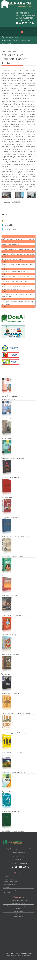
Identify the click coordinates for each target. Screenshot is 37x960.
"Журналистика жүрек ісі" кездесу (12, 259)
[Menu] (21, 31)
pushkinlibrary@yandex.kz (18, 852)
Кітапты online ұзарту (18, 908)
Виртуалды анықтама (18, 903)
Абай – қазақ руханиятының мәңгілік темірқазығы (17, 239)
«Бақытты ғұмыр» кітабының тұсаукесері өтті (16, 272)
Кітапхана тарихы (8, 879)
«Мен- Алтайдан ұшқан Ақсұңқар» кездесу (15, 277)
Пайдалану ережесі (9, 884)
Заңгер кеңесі (18, 914)
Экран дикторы (18, 917)
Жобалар (6, 887)
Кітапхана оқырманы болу (18, 900)
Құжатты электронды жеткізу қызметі (18, 906)
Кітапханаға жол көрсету (11, 882)
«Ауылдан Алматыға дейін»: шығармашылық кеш (17, 249)
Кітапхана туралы (8, 876)
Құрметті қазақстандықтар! (10, 244)
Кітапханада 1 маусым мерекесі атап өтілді (15, 282)
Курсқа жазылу (18, 911)
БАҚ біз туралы (8, 892)
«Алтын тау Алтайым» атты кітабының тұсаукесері (17, 254)
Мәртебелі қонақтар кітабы (11, 890)
